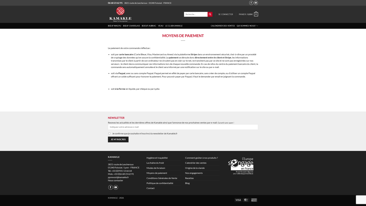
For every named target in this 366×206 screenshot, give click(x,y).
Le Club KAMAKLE (174, 26)
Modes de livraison (156, 168)
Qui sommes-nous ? (246, 26)
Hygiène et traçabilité (157, 157)
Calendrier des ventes (223, 26)
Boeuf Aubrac (149, 26)
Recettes (189, 178)
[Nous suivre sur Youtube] (256, 3)
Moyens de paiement (157, 173)
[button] (225, 14)
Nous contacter (115, 180)
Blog (187, 183)
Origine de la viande (195, 168)
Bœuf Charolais (131, 26)
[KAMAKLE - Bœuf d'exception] (131, 14)
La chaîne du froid (155, 162)
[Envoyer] (210, 14)
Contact (151, 188)
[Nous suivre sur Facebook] (251, 3)
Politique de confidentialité (160, 183)
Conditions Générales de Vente (162, 178)
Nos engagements (194, 173)
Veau (160, 26)
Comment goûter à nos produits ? (201, 157)
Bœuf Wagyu (114, 26)
